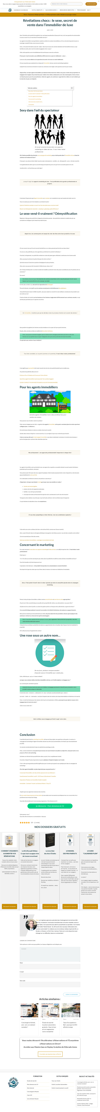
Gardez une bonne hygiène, (30, 486)
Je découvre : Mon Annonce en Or (50, 806)
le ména (39, 482)
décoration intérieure (47, 331)
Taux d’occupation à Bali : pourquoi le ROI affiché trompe (70, 1025)
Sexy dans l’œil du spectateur (35, 91)
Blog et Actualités (86, 1076)
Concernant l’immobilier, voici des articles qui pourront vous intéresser (37, 772)
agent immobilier (38, 198)
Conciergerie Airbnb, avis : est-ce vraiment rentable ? (28, 1025)
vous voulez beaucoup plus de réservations (31, 795)
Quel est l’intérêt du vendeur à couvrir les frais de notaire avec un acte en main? (39, 205)
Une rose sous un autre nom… (35, 101)
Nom (21, 963)
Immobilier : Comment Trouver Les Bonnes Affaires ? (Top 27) (35, 783)
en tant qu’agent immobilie (39, 437)
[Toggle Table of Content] (71, 88)
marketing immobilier (38, 739)
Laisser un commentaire (72, 994)
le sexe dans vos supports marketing (38, 549)
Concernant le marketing (34, 99)
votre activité (33, 475)
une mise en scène (58, 599)
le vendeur (47, 198)
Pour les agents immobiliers (35, 96)
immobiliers (52, 424)
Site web (22, 980)
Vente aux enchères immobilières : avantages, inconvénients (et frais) (37, 540)
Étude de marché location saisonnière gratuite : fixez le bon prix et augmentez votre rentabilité (49, 1027)
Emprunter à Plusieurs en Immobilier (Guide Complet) (33, 780)
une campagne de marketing (45, 155)
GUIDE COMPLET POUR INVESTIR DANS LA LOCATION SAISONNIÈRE (39, 382)
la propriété (31, 368)
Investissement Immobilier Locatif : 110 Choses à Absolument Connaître (38, 776)
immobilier (46, 63)
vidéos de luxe (52, 549)
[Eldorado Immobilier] (10, 10)
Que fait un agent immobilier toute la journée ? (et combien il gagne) (36, 379)
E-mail (22, 972)
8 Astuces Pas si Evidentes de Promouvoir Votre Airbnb (33, 375)
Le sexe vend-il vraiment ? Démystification (38, 93)
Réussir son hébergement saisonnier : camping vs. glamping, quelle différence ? (39, 209)
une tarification (49, 599)
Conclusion (31, 104)
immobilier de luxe (69, 155)
